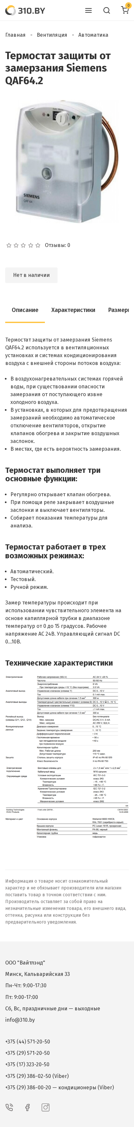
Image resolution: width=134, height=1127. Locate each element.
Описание (25, 310)
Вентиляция (52, 35)
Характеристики (73, 310)
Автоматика (93, 35)
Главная (15, 35)
